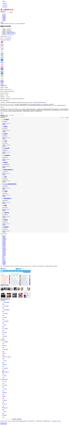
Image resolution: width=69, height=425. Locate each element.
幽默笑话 (4, 248)
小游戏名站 (4, 249)
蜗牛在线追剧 (6, 321)
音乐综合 (4, 235)
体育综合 (4, 245)
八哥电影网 (6, 328)
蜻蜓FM (5, 345)
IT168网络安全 (7, 155)
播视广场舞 (6, 349)
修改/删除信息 (4, 6)
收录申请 (5, 421)
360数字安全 (6, 212)
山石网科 (6, 191)
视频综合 (4, 236)
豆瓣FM (5, 375)
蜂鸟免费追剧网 (6, 309)
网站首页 (4, 1)
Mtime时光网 (6, 148)
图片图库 (4, 243)
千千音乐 (5, 381)
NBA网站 (4, 246)
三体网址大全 (2, 23)
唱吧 (4, 353)
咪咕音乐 (6, 133)
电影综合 (4, 237)
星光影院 (5, 336)
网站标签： (4, 33)
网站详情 (4, 124)
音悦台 (5, 411)
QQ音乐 (5, 141)
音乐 (14, 23)
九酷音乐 (5, 385)
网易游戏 (4, 263)
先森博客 (5, 317)
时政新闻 (4, 262)
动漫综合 (4, 244)
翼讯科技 (6, 162)
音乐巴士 (5, 360)
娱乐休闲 (11, 23)
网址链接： (4, 34)
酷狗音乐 (5, 392)
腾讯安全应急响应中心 (8, 169)
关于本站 (2, 421)
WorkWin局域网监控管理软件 (10, 184)
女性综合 (4, 253)
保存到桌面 (4, 3)
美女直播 (4, 252)
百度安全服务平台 (7, 198)
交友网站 (4, 254)
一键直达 (2, 36)
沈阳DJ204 (9, 356)
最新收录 (24, 421)
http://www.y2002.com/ (10, 34)
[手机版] (59, 421)
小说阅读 (4, 242)
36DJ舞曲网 (6, 119)
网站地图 (21, 421)
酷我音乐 (5, 400)
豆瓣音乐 (5, 364)
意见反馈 (17, 421)
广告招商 (13, 421)
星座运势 (4, 255)
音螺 (4, 396)
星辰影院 (5, 332)
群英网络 (6, 219)
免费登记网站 (2, 11)
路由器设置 (6, 227)
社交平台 (4, 247)
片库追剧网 (6, 313)
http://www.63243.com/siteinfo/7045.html (7, 105)
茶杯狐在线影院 (6, 302)
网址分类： (4, 32)
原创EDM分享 (22, 23)
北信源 (5, 176)
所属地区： (4, 31)
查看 (3, 304)
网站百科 (7, 23)
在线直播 (4, 261)
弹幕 (3, 256)
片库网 (5, 324)
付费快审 (9, 421)
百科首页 (4, 14)
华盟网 (5, 205)
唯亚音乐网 (6, 368)
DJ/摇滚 (17, 23)
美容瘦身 (4, 264)
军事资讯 (4, 251)
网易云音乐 (6, 407)
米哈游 (3, 260)
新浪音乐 (6, 126)
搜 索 (11, 12)
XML (28, 421)
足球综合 (4, 250)
